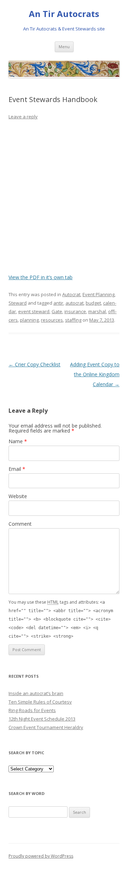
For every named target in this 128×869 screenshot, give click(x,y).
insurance (75, 311)
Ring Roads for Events (32, 710)
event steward (33, 311)
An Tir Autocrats (64, 14)
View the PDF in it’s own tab (41, 277)
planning (29, 320)
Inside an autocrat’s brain (36, 693)
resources (52, 320)
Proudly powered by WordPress (41, 856)
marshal (97, 311)
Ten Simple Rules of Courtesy (40, 702)
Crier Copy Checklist (34, 364)
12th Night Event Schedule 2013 (42, 719)
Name (18, 441)
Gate (57, 311)
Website (18, 496)
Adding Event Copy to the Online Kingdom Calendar (94, 374)
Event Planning (98, 294)
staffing (73, 320)
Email (17, 468)
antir (58, 303)
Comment (20, 523)
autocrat (74, 303)
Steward (18, 303)
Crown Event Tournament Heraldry (46, 727)
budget (93, 303)
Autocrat (71, 294)
